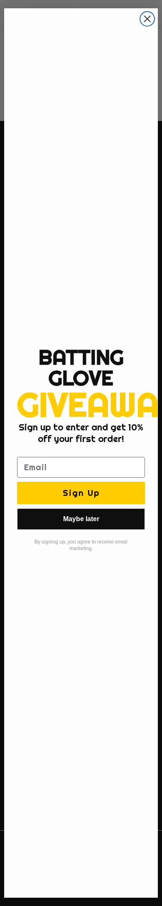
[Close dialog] (147, 19)
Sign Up (81, 493)
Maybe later (81, 518)
